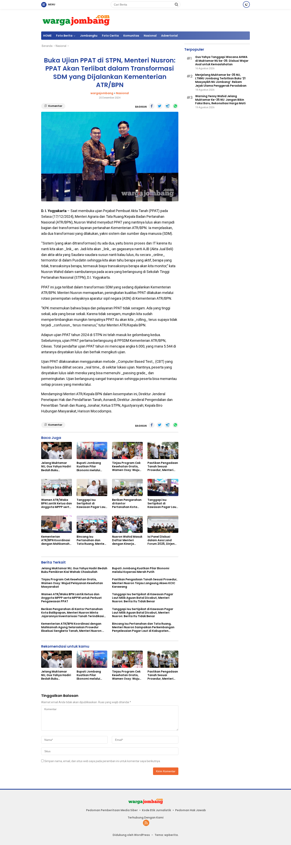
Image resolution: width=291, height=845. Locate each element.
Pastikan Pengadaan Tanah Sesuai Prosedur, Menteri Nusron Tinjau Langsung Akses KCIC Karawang (162, 466)
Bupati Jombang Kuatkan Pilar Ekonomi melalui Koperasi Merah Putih (89, 466)
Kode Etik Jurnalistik (156, 810)
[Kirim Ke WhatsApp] (175, 106)
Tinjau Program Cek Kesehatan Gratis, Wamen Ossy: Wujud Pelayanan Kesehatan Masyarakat (126, 466)
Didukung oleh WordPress (131, 835)
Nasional (150, 36)
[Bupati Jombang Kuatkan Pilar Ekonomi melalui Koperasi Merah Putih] (92, 450)
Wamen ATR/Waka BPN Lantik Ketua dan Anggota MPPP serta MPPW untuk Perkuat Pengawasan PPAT (56, 503)
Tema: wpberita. (167, 835)
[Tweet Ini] (160, 106)
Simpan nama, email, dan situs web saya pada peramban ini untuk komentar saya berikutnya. (102, 761)
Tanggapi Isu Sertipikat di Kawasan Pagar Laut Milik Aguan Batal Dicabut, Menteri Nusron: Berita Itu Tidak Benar (92, 503)
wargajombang (101, 93)
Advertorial (169, 36)
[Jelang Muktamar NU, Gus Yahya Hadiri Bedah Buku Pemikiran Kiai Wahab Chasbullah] (56, 450)
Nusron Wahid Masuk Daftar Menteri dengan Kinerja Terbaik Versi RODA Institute (127, 540)
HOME (47, 36)
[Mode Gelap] (246, 4)
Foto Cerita (110, 36)
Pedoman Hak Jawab (190, 810)
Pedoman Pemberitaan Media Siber (112, 810)
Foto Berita (64, 36)
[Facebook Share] (152, 106)
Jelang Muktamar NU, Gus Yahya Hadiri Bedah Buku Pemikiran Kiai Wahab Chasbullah (56, 466)
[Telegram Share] (167, 106)
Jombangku (88, 36)
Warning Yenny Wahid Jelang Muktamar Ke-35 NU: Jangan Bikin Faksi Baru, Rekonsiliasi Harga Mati (220, 99)
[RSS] (146, 823)
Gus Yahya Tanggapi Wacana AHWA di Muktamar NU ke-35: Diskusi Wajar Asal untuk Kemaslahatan (221, 60)
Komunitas (131, 36)
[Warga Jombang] (75, 20)
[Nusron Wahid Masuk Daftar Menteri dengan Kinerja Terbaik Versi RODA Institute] (127, 524)
